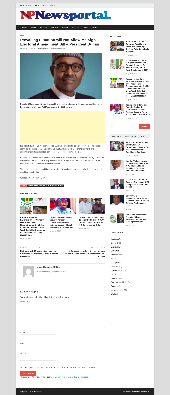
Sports (54, 28)
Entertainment (116, 255)
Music (85, 28)
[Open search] (148, 28)
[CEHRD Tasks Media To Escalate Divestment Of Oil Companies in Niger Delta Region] (117, 180)
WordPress (136, 391)
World (113, 294)
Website (24, 354)
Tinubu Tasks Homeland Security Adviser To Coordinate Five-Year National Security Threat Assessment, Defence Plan (62, 222)
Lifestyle (114, 263)
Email (23, 343)
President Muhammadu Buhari (51, 185)
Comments (130, 136)
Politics (43, 28)
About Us (53, 5)
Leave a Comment (58, 48)
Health (75, 28)
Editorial (114, 247)
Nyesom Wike (116, 270)
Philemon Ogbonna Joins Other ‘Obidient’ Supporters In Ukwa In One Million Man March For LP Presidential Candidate (138, 147)
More (94, 28)
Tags (142, 136)
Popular (116, 136)
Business (115, 239)
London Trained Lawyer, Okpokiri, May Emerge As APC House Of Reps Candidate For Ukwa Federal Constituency (137, 166)
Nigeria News (33, 185)
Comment (25, 302)
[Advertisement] (62, 127)
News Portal (38, 391)
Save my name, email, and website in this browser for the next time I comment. (58, 367)
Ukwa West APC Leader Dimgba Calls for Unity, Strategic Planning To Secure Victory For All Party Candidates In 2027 (137, 65)
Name (23, 332)
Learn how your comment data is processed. (71, 377)
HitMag (146, 391)
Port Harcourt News (119, 282)
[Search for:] (130, 126)
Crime (113, 243)
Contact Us (44, 5)
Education (115, 251)
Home (37, 5)
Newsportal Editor (44, 48)
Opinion (65, 28)
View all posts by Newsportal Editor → (52, 272)
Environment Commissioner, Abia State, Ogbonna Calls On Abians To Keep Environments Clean (137, 200)
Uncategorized (117, 290)
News (33, 28)
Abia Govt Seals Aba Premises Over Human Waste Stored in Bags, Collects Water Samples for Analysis (138, 46)
